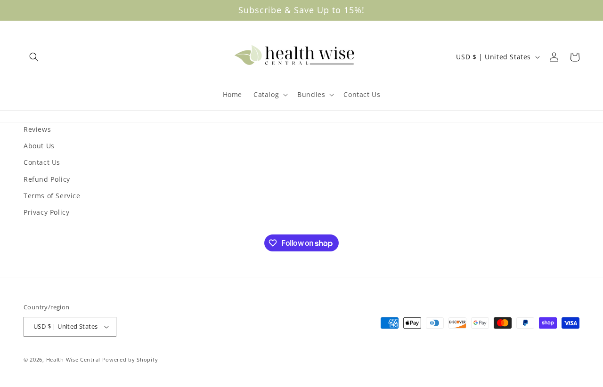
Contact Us (42, 162)
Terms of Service (52, 195)
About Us (39, 145)
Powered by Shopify (130, 359)
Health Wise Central (73, 359)
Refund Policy (47, 179)
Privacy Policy (46, 212)
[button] (34, 57)
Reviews (37, 129)
